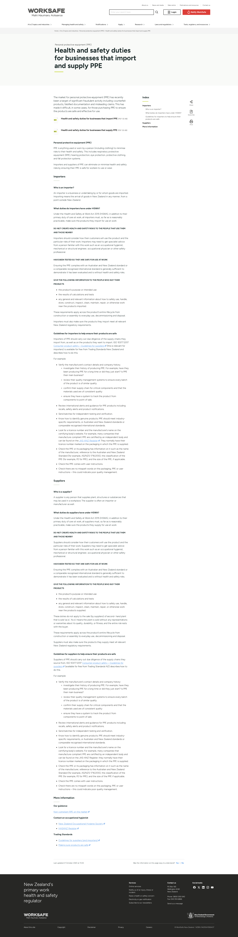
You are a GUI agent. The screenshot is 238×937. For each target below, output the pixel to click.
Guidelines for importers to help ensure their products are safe (163, 118)
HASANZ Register (69, 828)
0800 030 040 (179, 897)
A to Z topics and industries (69, 31)
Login (173, 12)
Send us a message (175, 904)
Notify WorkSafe (198, 12)
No (182, 863)
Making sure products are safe (74, 845)
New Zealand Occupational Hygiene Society (82, 823)
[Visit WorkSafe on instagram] (208, 887)
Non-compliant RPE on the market (71, 811)
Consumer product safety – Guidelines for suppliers (80, 346)
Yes (177, 863)
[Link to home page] (46, 15)
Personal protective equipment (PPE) (91, 31)
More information (150, 127)
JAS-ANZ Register (89, 440)
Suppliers (146, 123)
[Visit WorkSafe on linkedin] (203, 887)
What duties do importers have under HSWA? (163, 113)
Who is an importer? (153, 109)
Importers (146, 105)
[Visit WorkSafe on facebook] (194, 887)
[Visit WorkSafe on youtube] (212, 887)
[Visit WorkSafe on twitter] (199, 887)
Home (56, 31)
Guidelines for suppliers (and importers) (79, 840)
